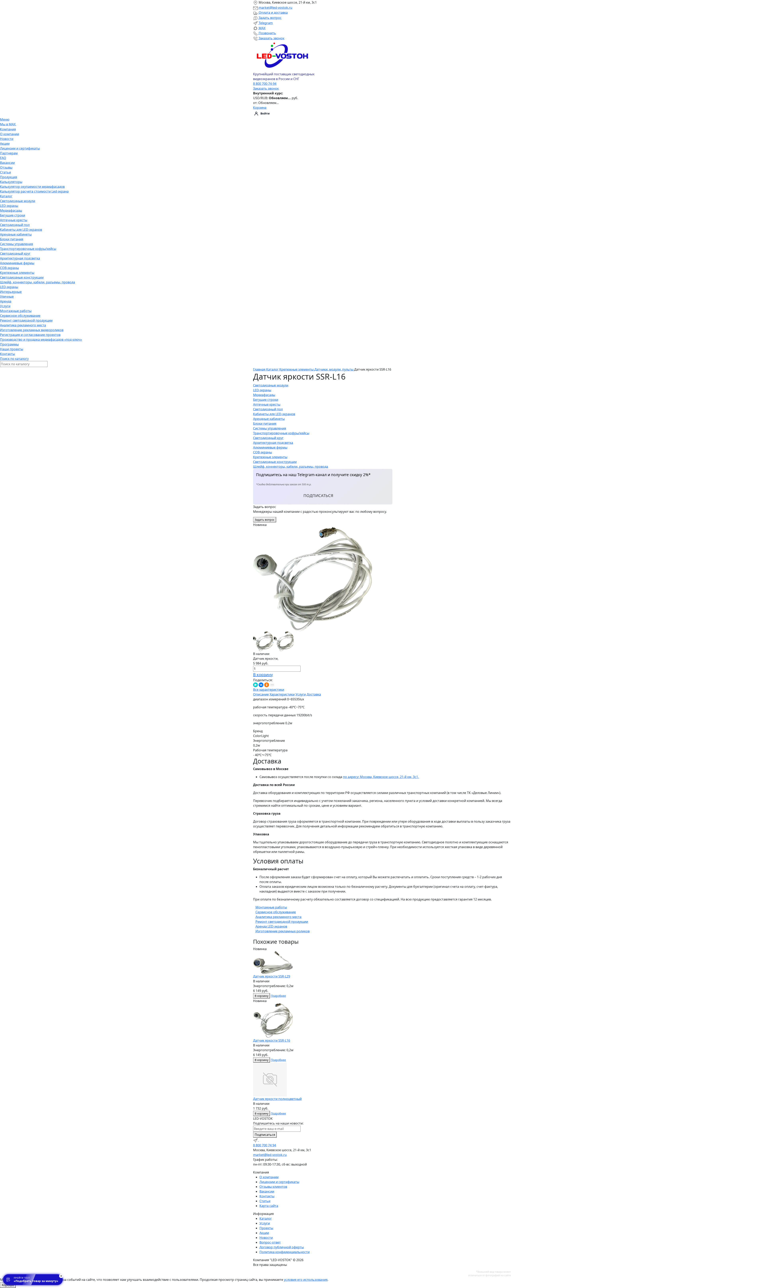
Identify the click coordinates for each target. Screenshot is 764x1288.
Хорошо (8, 1285)
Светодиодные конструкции (22, 277)
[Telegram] (256, 1140)
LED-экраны (9, 206)
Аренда (5, 301)
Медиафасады (11, 210)
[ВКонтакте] (261, 684)
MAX (261, 28)
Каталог (6, 196)
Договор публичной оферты (281, 1247)
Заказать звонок (271, 38)
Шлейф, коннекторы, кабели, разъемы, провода (37, 282)
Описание (261, 694)
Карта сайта (268, 1206)
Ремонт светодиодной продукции (26, 320)
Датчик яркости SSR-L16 (271, 1040)
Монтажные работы (15, 311)
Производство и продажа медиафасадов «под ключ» (41, 339)
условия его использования (305, 1279)
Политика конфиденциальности (284, 1252)
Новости (6, 139)
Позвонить (267, 33)
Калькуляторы (11, 182)
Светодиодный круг (15, 253)
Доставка (314, 694)
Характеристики (282, 694)
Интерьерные (11, 292)
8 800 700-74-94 (264, 83)
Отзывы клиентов (273, 1186)
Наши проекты (11, 349)
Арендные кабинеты (16, 234)
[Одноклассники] (266, 684)
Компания (8, 129)
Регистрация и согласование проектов (30, 335)
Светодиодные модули (17, 201)
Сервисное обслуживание (20, 315)
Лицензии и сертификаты (20, 148)
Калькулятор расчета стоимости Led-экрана (34, 191)
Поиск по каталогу (14, 358)
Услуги (5, 306)
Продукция (8, 177)
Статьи (5, 172)
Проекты (266, 1228)
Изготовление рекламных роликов (282, 931)
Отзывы (6, 167)
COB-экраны (9, 268)
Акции (5, 143)
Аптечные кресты (13, 220)
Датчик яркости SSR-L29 (271, 976)
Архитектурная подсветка (20, 258)
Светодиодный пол (15, 225)
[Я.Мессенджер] (255, 684)
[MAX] (261, 1140)
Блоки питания (11, 239)
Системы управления (16, 244)
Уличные (7, 296)
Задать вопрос (270, 18)
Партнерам (9, 153)
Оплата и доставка (273, 12)
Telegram (265, 23)
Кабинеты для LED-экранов (21, 229)
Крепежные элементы (17, 272)
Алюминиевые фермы (17, 263)
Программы (9, 344)
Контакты (7, 354)
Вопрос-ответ (270, 1242)
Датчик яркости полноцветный (277, 1099)
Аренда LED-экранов (271, 926)
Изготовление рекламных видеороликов (31, 330)
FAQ (3, 158)
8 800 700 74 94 (264, 1145)
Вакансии (7, 163)
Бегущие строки (12, 215)
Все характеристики (268, 689)
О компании (9, 134)
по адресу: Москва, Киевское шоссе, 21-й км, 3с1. (381, 777)
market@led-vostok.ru (275, 7)
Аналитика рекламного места (23, 325)
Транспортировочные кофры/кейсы (28, 249)
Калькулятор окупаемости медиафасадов (32, 186)
